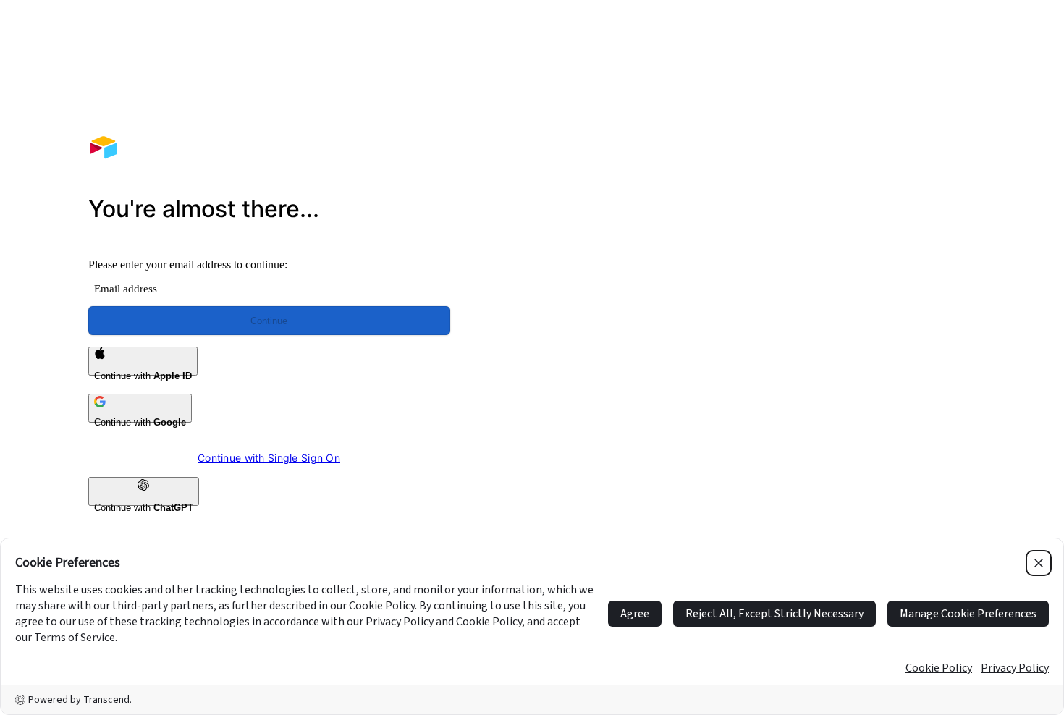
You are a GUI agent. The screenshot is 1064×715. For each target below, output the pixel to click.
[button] (795, 216)
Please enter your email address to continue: (187, 264)
